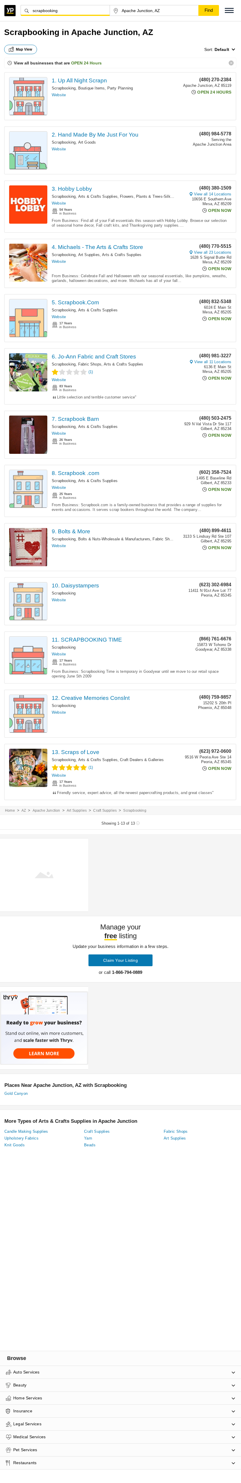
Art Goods (87, 142)
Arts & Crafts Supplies (98, 196)
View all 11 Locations (212, 362)
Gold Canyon (16, 1093)
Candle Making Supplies (26, 1131)
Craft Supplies (105, 810)
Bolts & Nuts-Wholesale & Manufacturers (114, 539)
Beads (90, 1145)
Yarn (88, 1138)
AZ (23, 810)
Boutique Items (91, 88)
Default (222, 49)
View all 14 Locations (212, 194)
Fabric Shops (89, 364)
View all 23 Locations (212, 252)
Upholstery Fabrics (21, 1138)
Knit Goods (14, 1145)
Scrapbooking (64, 88)
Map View (24, 49)
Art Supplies (89, 255)
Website (59, 95)
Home (10, 810)
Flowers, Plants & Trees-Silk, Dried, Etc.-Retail (161, 196)
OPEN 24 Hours (86, 63)
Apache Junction (46, 810)
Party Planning (120, 88)
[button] (229, 10)
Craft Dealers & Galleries (142, 760)
